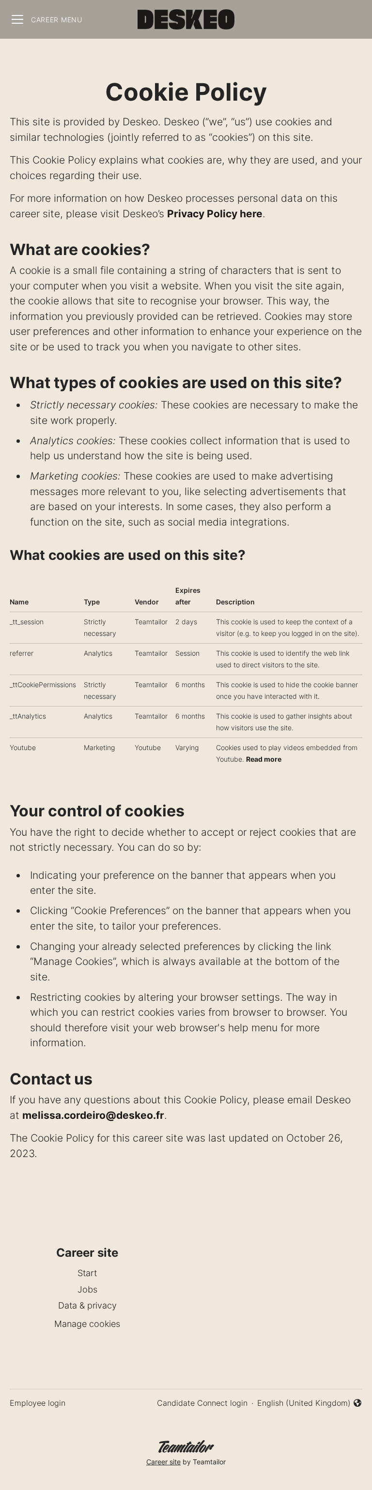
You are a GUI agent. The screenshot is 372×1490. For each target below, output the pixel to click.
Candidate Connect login (202, 1403)
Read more (263, 759)
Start (87, 1273)
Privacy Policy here (215, 214)
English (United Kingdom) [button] (304, 1403)
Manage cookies (87, 1324)
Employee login (37, 1403)
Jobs (87, 1289)
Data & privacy (87, 1305)
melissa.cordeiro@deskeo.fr (93, 1115)
